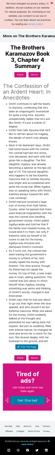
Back (21, 74)
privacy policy (35, 24)
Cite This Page (27, 347)
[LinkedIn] (46, 450)
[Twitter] (37, 450)
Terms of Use (34, 431)
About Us (27, 426)
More (34, 74)
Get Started (28, 400)
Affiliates (9, 431)
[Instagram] (18, 450)
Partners (46, 426)
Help (18, 426)
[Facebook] (27, 450)
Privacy (46, 431)
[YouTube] (9, 450)
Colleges (20, 431)
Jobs (37, 426)
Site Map (8, 426)
